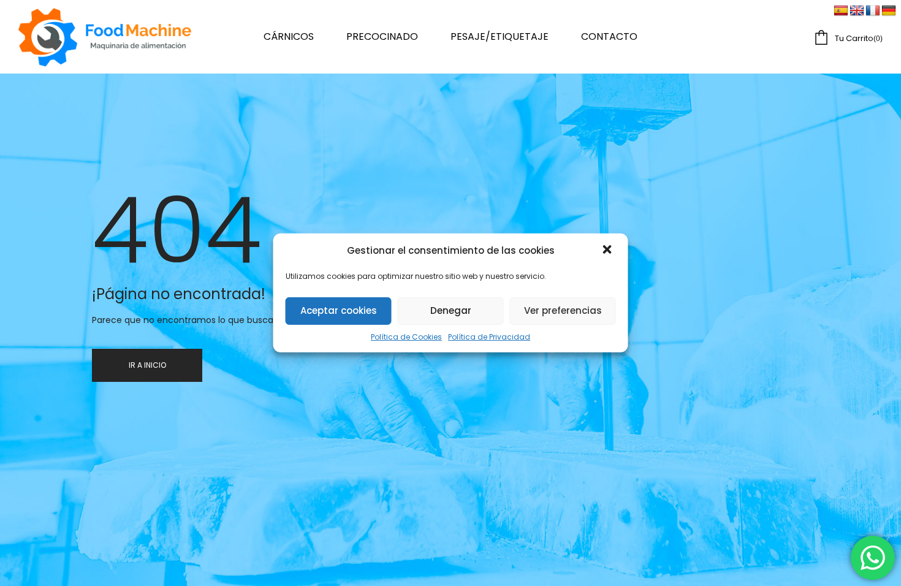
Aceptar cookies (338, 310)
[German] (888, 11)
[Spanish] (841, 11)
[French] (872, 11)
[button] (608, 250)
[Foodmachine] (104, 37)
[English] (857, 11)
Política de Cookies (406, 337)
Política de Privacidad (489, 337)
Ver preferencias (563, 310)
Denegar (450, 310)
